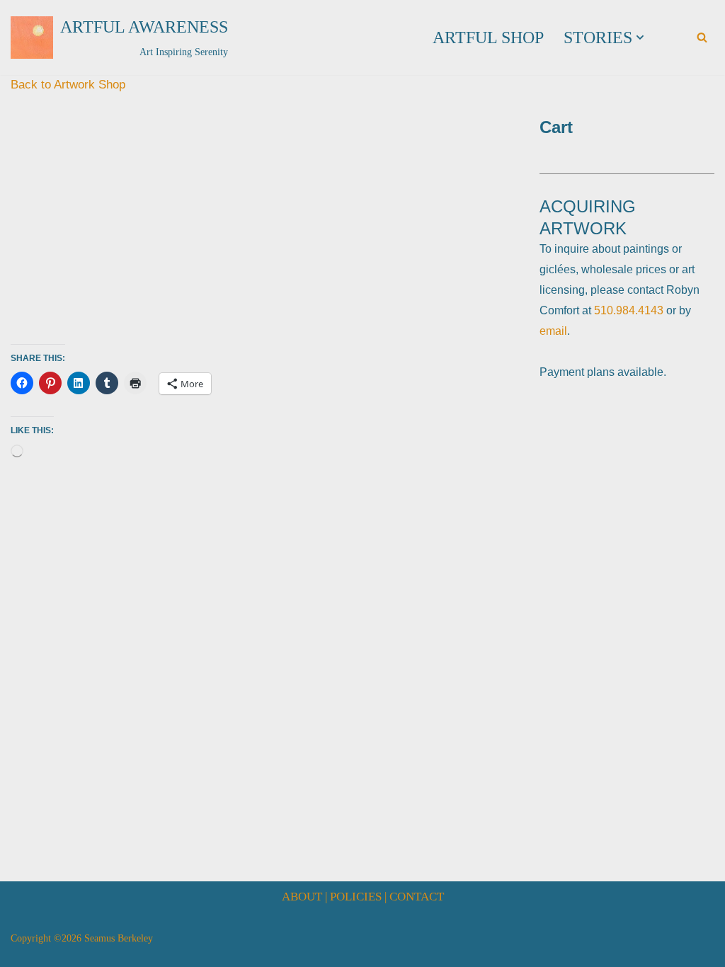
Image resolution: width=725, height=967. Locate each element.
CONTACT (416, 896)
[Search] (702, 37)
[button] (640, 37)
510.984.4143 (628, 310)
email (553, 331)
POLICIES (356, 896)
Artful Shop (488, 37)
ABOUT (302, 896)
